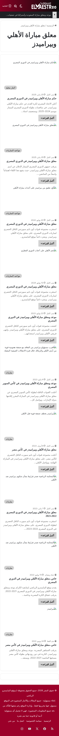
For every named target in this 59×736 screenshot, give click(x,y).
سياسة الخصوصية (34, 721)
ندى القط (50, 641)
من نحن (11, 721)
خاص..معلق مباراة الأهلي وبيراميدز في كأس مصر (30, 645)
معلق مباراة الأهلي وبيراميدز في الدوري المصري (31, 161)
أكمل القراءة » (47, 118)
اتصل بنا (20, 721)
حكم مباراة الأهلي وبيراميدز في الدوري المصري (31, 98)
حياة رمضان (49, 575)
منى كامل (50, 94)
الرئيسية (51, 25)
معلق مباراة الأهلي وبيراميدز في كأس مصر (34, 449)
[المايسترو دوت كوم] (44, 5)
